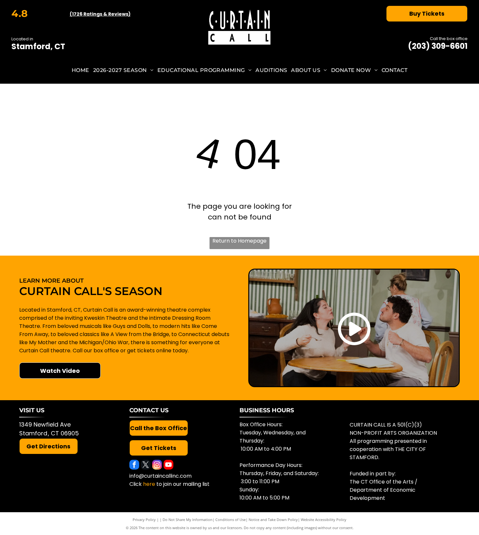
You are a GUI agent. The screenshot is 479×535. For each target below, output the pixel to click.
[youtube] (168, 465)
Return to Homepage (239, 241)
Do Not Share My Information (187, 519)
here (149, 484)
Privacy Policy (144, 519)
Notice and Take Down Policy (273, 519)
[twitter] (146, 465)
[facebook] (134, 465)
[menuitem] (80, 70)
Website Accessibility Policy (323, 519)
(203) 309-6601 (438, 46)
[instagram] (157, 465)
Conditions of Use (230, 519)
